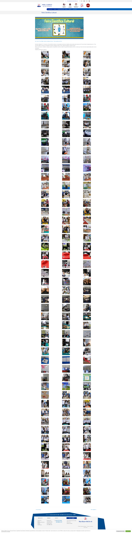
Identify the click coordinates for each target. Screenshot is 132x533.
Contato (70, 9)
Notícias (66, 9)
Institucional (50, 9)
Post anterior (38, 509)
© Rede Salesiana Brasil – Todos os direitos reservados (85, 527)
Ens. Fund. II (37, 41)
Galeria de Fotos (50, 41)
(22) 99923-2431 (58, 522)
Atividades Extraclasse (61, 9)
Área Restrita (75, 9)
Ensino (55, 9)
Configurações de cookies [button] (120, 531)
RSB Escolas (69, 522)
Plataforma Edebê (69, 523)
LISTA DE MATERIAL (70, 7)
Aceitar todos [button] (128, 531)
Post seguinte (94, 509)
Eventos (45, 41)
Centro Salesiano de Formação (71, 520)
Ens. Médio (41, 41)
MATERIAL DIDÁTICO (64, 7)
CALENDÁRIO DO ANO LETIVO (76, 7)
